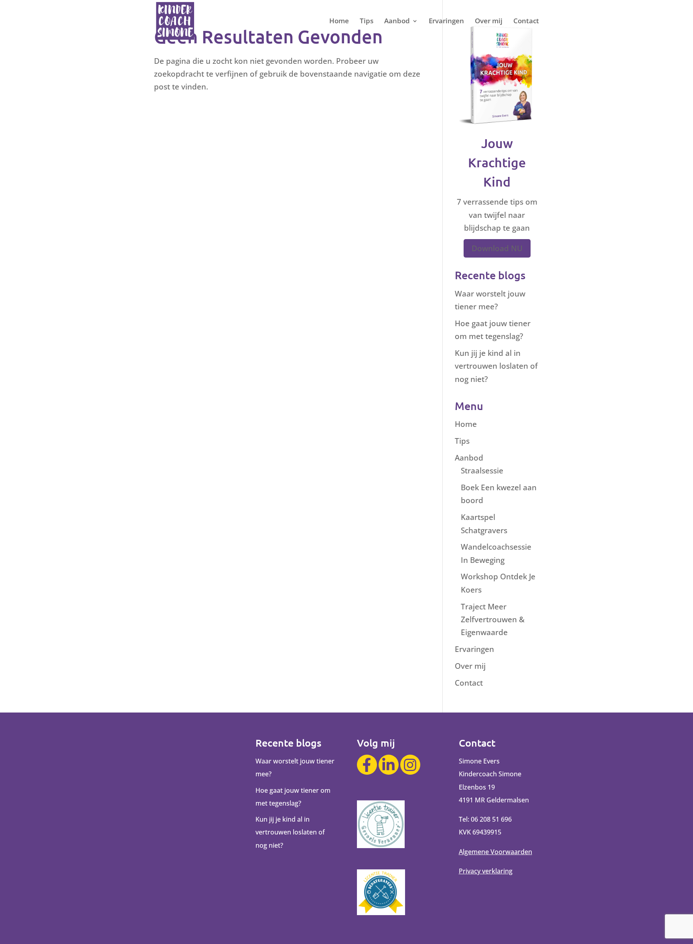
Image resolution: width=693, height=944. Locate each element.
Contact (526, 21)
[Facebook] (367, 765)
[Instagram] (410, 765)
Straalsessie (482, 470)
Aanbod (397, 21)
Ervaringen (446, 21)
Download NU (497, 248)
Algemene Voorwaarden (495, 851)
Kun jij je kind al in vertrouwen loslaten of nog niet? (496, 366)
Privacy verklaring (486, 871)
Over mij (489, 21)
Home (339, 21)
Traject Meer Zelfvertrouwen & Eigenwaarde (493, 619)
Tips (366, 21)
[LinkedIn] (389, 765)
